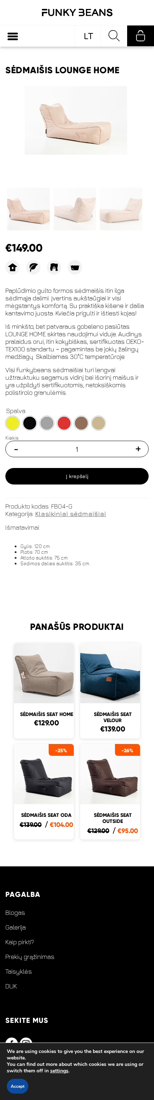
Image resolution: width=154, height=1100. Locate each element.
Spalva (15, 411)
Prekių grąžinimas (29, 957)
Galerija (15, 927)
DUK (11, 986)
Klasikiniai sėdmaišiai (70, 514)
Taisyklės (18, 971)
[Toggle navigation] (12, 36)
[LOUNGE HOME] (75, 120)
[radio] (12, 423)
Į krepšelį (77, 476)
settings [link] (59, 1070)
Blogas (15, 913)
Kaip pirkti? (19, 942)
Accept (17, 1086)
